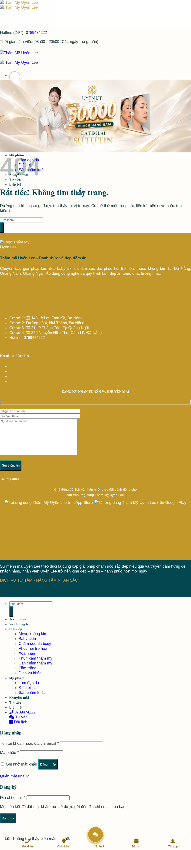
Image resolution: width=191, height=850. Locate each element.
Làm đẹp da (29, 682)
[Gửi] (2, 227)
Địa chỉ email (12, 797)
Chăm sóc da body (35, 643)
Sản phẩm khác (32, 692)
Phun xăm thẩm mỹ (35, 658)
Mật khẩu (9, 752)
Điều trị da (28, 687)
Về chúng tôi (19, 624)
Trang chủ (17, 619)
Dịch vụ (15, 629)
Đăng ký (8, 818)
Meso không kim (33, 633)
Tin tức (15, 702)
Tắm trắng (27, 668)
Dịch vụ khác (30, 673)
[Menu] (14, 76)
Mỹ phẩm (16, 678)
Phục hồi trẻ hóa (33, 648)
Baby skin (27, 638)
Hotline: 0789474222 (27, 337)
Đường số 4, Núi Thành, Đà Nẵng (55, 322)
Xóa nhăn (27, 653)
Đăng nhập (48, 764)
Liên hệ (15, 184)
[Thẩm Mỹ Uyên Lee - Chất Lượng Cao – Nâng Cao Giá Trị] (19, 5)
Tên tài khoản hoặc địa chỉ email (29, 743)
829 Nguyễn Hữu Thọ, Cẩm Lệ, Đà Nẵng (66, 332)
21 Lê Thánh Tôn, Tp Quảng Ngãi (59, 327)
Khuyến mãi (19, 697)
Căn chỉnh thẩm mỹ (35, 663)
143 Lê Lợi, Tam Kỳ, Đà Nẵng (56, 318)
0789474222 (36, 32)
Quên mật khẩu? (14, 776)
